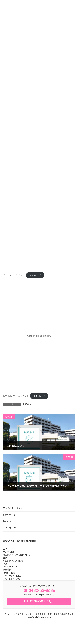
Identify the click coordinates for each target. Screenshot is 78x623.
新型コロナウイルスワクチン (16, 396)
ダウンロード (35, 275)
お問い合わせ (9, 514)
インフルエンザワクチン (14, 275)
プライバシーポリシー (13, 508)
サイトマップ (9, 528)
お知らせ (27, 404)
